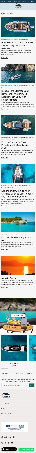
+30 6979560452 (21, 1)
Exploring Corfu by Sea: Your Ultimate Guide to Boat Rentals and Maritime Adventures (17, 193)
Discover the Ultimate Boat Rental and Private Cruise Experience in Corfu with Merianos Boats (15, 95)
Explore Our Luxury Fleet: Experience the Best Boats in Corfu (15, 145)
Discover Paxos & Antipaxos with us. (17, 239)
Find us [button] (3, 408)
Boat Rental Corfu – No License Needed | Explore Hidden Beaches (17, 45)
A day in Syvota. (9, 278)
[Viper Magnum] (14, 348)
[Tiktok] (5, 443)
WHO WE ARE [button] (5, 403)
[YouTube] (12, 443)
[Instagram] (8, 443)
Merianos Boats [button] (6, 413)
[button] (18, 418)
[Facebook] (2, 443)
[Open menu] (4, 6)
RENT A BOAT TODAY (18, 315)
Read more (4, 57)
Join (31, 385)
